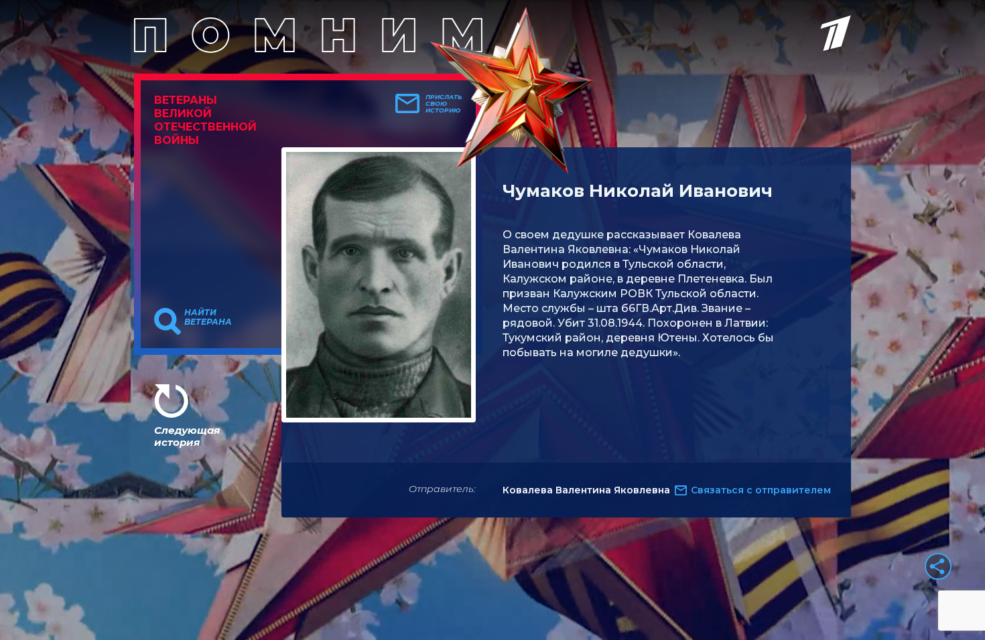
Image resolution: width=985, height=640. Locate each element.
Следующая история (187, 436)
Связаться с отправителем (761, 490)
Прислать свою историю (443, 104)
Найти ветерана (208, 317)
